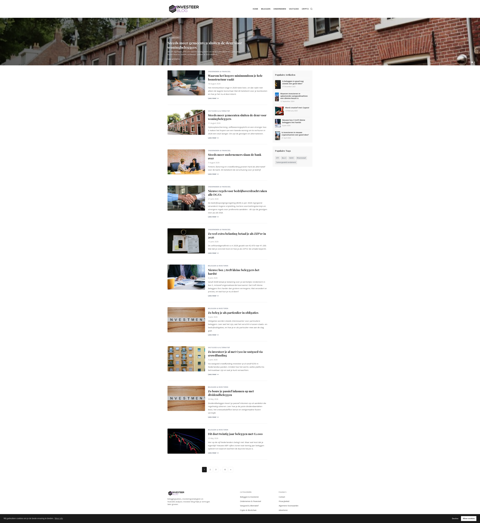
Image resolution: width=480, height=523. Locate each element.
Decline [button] (455, 518)
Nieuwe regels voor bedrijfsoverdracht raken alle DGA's (237, 192)
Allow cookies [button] (469, 518)
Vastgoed (294, 9)
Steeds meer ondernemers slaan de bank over (234, 156)
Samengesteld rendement (286, 162)
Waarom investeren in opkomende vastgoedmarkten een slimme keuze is (294, 96)
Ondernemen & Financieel (250, 501)
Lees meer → (213, 98)
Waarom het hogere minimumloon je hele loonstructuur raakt (235, 77)
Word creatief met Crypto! (297, 108)
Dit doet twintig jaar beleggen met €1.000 (235, 434)
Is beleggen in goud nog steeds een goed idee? (293, 82)
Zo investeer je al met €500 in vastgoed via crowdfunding (235, 353)
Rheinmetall (301, 158)
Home (255, 9)
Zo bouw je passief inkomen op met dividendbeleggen (231, 393)
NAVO (291, 158)
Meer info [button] (59, 518)
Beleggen (265, 9)
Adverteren (283, 510)
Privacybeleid (284, 501)
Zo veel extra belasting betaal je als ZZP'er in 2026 (237, 235)
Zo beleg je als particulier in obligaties (233, 313)
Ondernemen (279, 9)
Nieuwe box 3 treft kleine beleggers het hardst (233, 271)
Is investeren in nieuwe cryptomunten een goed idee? (295, 133)
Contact (282, 497)
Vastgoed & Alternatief (249, 505)
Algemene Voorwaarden (288, 505)
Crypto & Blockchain (248, 510)
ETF (277, 158)
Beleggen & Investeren (249, 497)
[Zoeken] (311, 9)
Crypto (305, 9)
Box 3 (284, 158)
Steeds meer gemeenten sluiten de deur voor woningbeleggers (237, 117)
